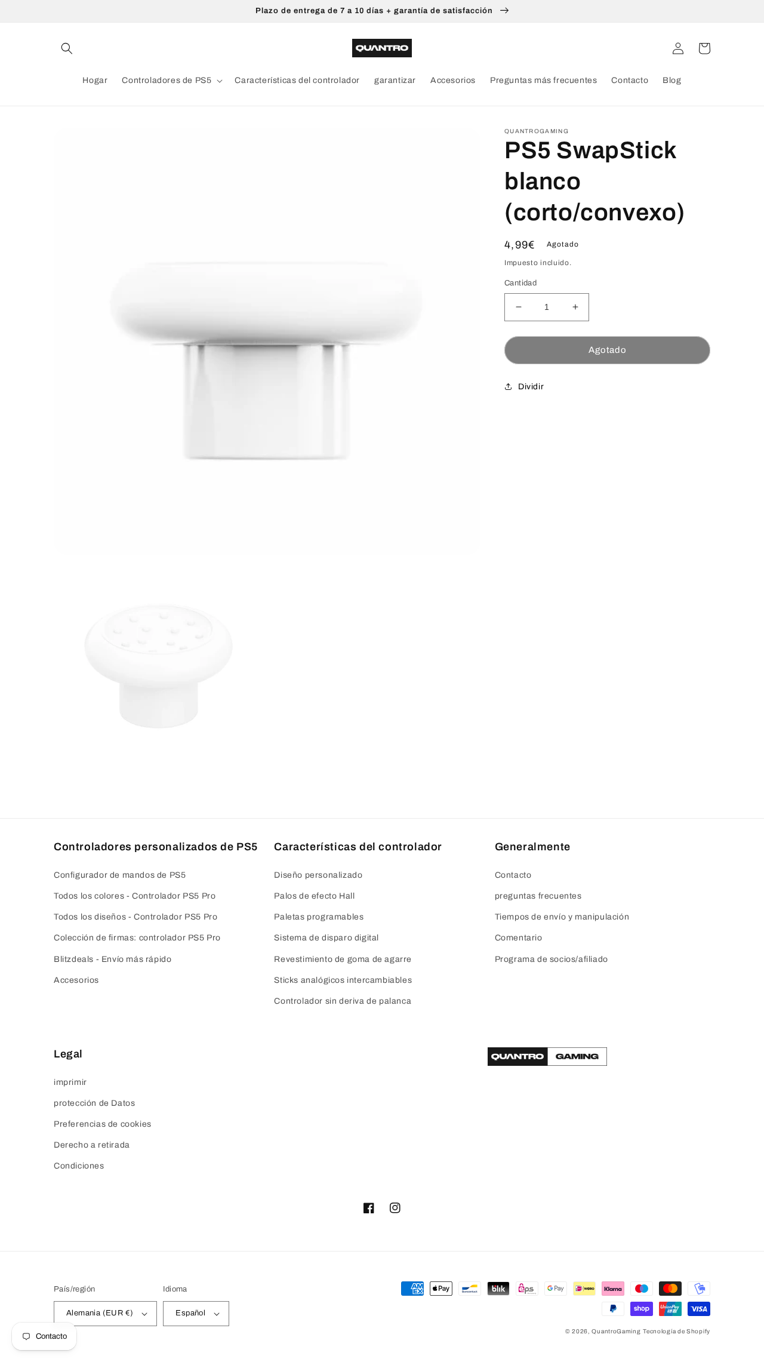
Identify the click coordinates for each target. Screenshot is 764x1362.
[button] (67, 48)
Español (190, 1313)
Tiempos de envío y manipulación (562, 916)
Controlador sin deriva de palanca (342, 1001)
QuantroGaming (616, 1331)
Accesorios (76, 980)
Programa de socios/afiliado (551, 959)
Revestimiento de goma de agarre (343, 959)
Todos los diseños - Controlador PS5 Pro (135, 916)
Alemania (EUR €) (99, 1313)
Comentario (519, 937)
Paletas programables (318, 916)
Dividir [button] (531, 386)
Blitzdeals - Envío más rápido (112, 959)
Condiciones (79, 1165)
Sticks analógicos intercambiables (343, 980)
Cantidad (520, 283)
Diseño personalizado (318, 875)
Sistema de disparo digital (326, 937)
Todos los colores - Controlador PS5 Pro (134, 895)
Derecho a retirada (92, 1144)
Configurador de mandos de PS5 (120, 875)
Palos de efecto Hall (314, 895)
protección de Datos (94, 1103)
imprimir (70, 1082)
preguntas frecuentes (538, 895)
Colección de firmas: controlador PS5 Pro (137, 937)
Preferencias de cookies (103, 1124)
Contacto (513, 875)
